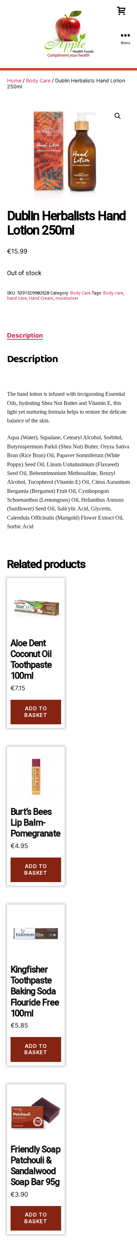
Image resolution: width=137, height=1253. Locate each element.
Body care (113, 293)
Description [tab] (25, 335)
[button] (117, 116)
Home (14, 80)
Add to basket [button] (35, 711)
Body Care (38, 80)
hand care (17, 298)
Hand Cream (41, 298)
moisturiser (67, 298)
